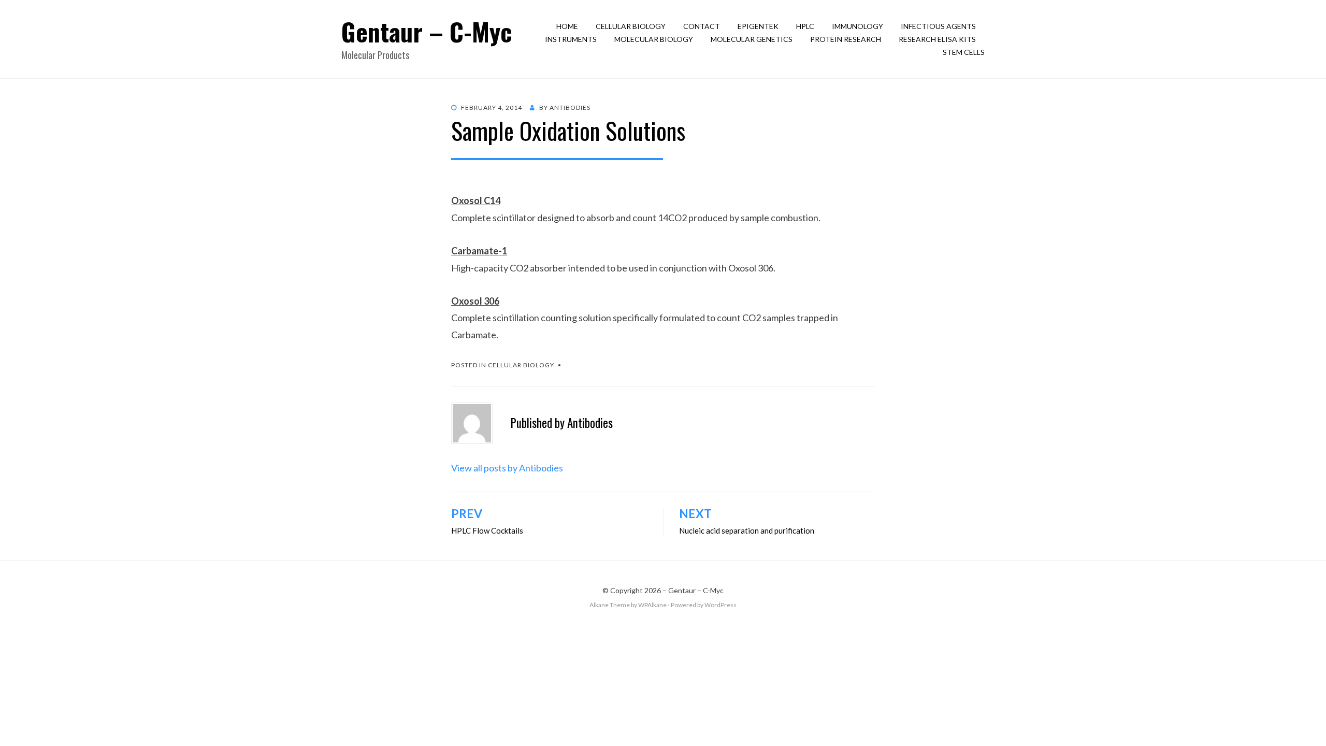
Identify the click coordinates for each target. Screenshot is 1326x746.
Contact (701, 26)
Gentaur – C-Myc (426, 31)
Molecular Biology (653, 39)
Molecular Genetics (751, 39)
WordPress (720, 605)
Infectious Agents (938, 26)
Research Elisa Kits (937, 39)
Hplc (805, 26)
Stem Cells (964, 52)
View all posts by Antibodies (507, 468)
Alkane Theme (609, 605)
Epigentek (758, 26)
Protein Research (845, 39)
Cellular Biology (631, 26)
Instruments (571, 39)
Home (567, 26)
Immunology (857, 26)
